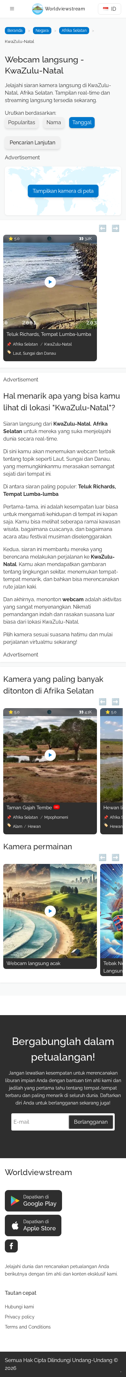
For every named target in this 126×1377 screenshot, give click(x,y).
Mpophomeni (56, 817)
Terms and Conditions (28, 1327)
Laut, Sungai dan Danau (34, 353)
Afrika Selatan (74, 30)
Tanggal (81, 122)
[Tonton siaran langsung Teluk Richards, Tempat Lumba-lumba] (50, 327)
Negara (42, 30)
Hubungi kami (19, 1306)
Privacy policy (20, 1316)
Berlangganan (91, 1122)
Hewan (34, 826)
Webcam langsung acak (33, 963)
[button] (103, 227)
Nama (54, 122)
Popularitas (21, 122)
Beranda (15, 30)
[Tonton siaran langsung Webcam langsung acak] (50, 956)
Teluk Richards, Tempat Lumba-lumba (48, 334)
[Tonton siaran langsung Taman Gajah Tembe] (50, 801)
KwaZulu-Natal (58, 344)
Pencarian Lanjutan (32, 142)
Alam (17, 826)
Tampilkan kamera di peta (63, 191)
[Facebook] (11, 1245)
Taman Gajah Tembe (32, 808)
